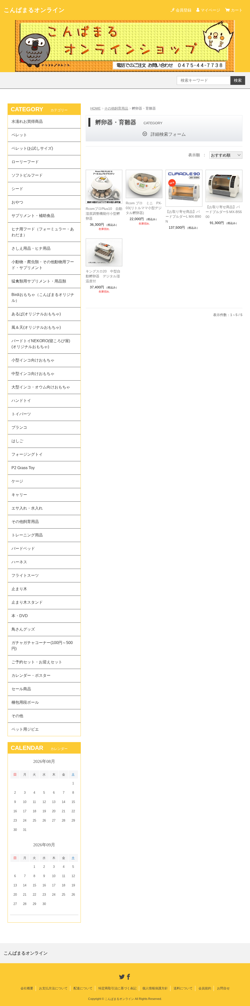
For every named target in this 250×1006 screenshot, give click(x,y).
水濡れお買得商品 (27, 121)
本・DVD (19, 616)
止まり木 (19, 589)
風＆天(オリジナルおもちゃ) (36, 327)
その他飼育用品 (116, 108)
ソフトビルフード (27, 175)
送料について (183, 988)
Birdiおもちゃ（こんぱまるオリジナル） (42, 298)
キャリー (19, 495)
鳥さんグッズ (23, 629)
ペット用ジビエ (25, 729)
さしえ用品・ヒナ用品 (31, 248)
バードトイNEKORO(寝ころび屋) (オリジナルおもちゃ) (42, 344)
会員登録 (183, 10)
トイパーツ (21, 414)
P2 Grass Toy (23, 468)
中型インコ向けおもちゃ (32, 374)
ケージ (17, 481)
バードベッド (23, 548)
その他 (17, 716)
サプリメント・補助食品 (32, 216)
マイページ (210, 10)
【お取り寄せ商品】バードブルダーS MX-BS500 (224, 212)
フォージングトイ (27, 454)
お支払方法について (53, 988)
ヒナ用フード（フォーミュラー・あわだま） (42, 232)
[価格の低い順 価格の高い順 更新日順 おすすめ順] (225, 155)
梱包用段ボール (25, 702)
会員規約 (204, 988)
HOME (95, 108)
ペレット (19, 135)
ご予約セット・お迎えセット (36, 662)
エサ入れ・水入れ (27, 508)
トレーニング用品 (27, 535)
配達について (83, 988)
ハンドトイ (21, 400)
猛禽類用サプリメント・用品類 (38, 281)
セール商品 (21, 689)
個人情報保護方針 (155, 988)
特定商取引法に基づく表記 (117, 988)
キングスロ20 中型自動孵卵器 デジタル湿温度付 (103, 276)
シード (17, 189)
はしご (17, 441)
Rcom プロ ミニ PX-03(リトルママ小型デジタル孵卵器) (144, 208)
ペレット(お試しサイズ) (32, 148)
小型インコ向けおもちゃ (32, 360)
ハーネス (19, 562)
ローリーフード (25, 162)
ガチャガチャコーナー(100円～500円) (42, 646)
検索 (238, 80)
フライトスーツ (25, 575)
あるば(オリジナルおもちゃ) (36, 314)
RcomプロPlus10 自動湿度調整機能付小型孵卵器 (104, 213)
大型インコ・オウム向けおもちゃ (40, 387)
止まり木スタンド (27, 602)
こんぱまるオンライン (34, 10)
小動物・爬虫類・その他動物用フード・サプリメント (42, 265)
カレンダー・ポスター (31, 675)
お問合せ (223, 988)
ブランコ (19, 427)
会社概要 (27, 988)
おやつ (17, 202)
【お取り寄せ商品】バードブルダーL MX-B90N (183, 216)
